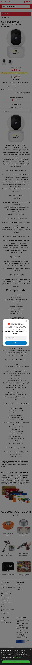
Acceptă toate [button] (16, 662)
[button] (16, 659)
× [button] (30, 649)
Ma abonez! (16, 343)
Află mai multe (17, 657)
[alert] (16, 656)
